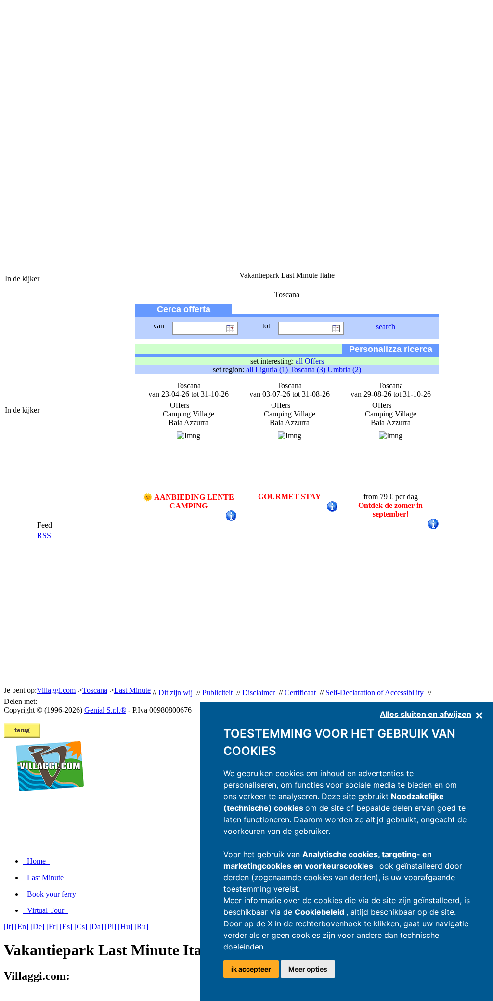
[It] (9, 927)
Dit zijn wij (175, 693)
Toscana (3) (307, 369)
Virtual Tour (45, 910)
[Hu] (126, 927)
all (299, 361)
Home (36, 861)
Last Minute (45, 877)
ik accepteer (251, 969)
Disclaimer (258, 693)
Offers (314, 361)
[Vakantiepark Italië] (46, 801)
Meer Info (385, 523)
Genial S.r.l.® (105, 710)
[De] (38, 927)
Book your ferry (51, 894)
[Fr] (53, 927)
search (385, 327)
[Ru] (141, 927)
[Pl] (111, 927)
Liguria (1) (271, 369)
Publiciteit (217, 693)
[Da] (97, 927)
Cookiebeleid (320, 912)
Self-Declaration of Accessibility (374, 693)
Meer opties (307, 969)
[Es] (67, 927)
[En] (22, 927)
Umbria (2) (344, 369)
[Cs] (81, 927)
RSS (44, 536)
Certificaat (300, 693)
